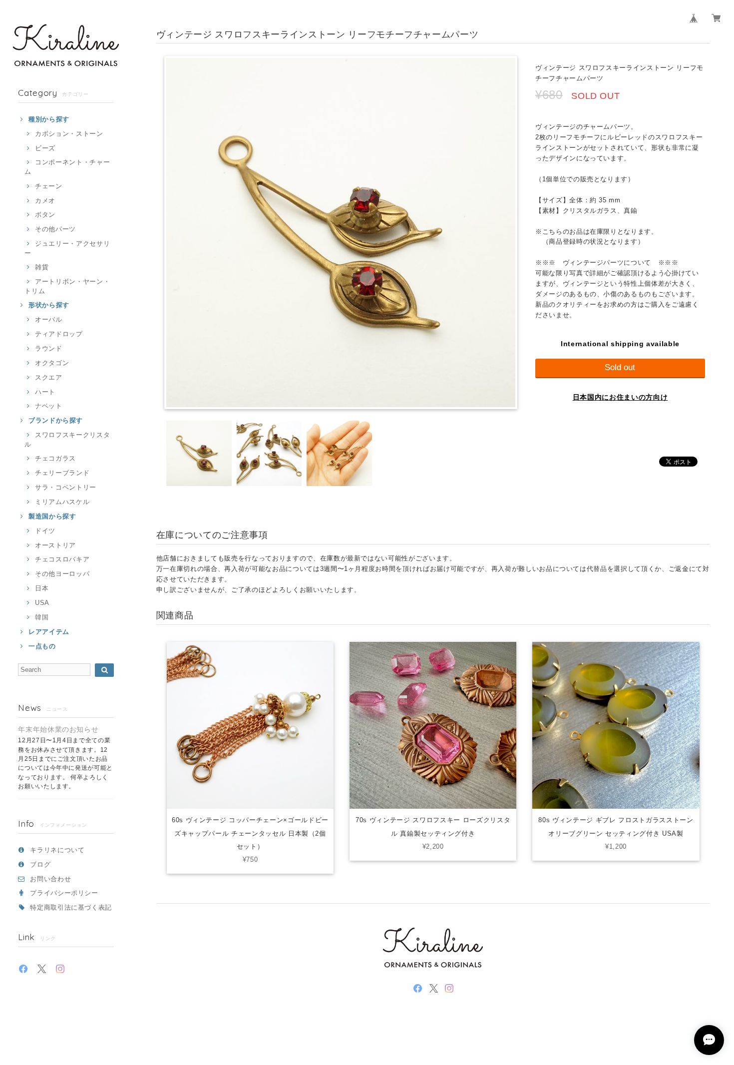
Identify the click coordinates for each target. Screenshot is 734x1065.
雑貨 (41, 267)
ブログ (40, 864)
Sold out (620, 367)
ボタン (45, 214)
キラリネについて (57, 850)
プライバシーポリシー (64, 893)
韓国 (41, 617)
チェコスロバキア (62, 559)
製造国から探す (52, 516)
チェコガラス (55, 458)
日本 (41, 588)
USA (42, 602)
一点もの (41, 646)
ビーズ (45, 148)
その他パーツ (55, 229)
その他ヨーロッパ (62, 573)
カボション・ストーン (69, 133)
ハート (45, 392)
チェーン (48, 186)
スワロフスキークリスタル (67, 439)
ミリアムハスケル (62, 502)
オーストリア (55, 545)
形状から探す (48, 305)
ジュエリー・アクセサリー (67, 248)
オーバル (48, 319)
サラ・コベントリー (65, 487)
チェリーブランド (62, 473)
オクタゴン (52, 363)
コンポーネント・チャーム (67, 166)
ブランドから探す (55, 420)
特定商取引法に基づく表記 (71, 907)
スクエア (48, 377)
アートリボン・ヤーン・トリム (67, 286)
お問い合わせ (50, 879)
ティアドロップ (58, 334)
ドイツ (45, 530)
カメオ (45, 200)
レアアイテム (48, 631)
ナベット (48, 406)
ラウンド (48, 348)
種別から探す (48, 119)
